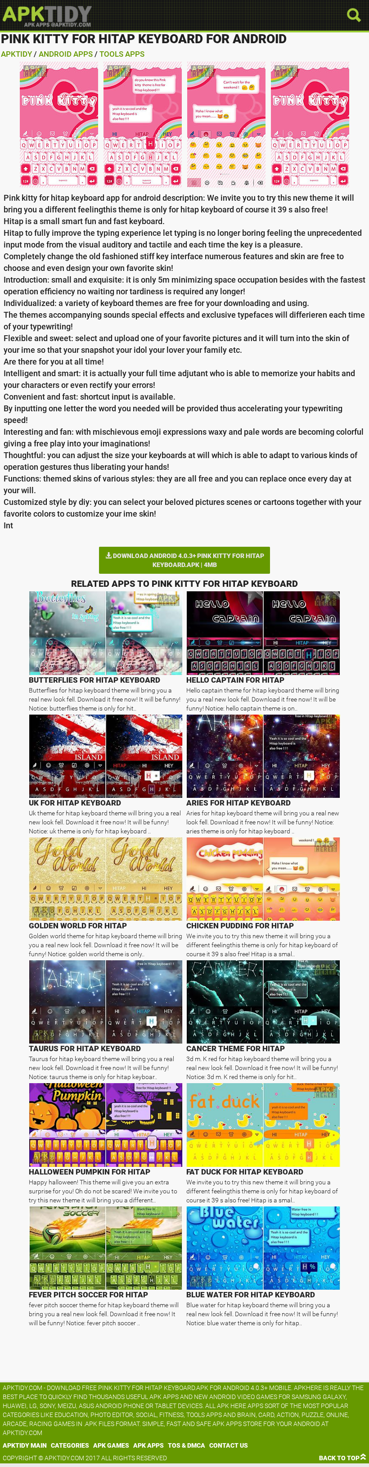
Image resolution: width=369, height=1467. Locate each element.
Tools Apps (121, 54)
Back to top (339, 1458)
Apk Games (111, 1445)
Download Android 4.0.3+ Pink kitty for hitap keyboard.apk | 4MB (188, 560)
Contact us (228, 1445)
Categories (70, 1445)
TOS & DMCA (186, 1445)
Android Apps (66, 54)
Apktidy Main (25, 1445)
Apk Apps (148, 1445)
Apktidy (16, 54)
